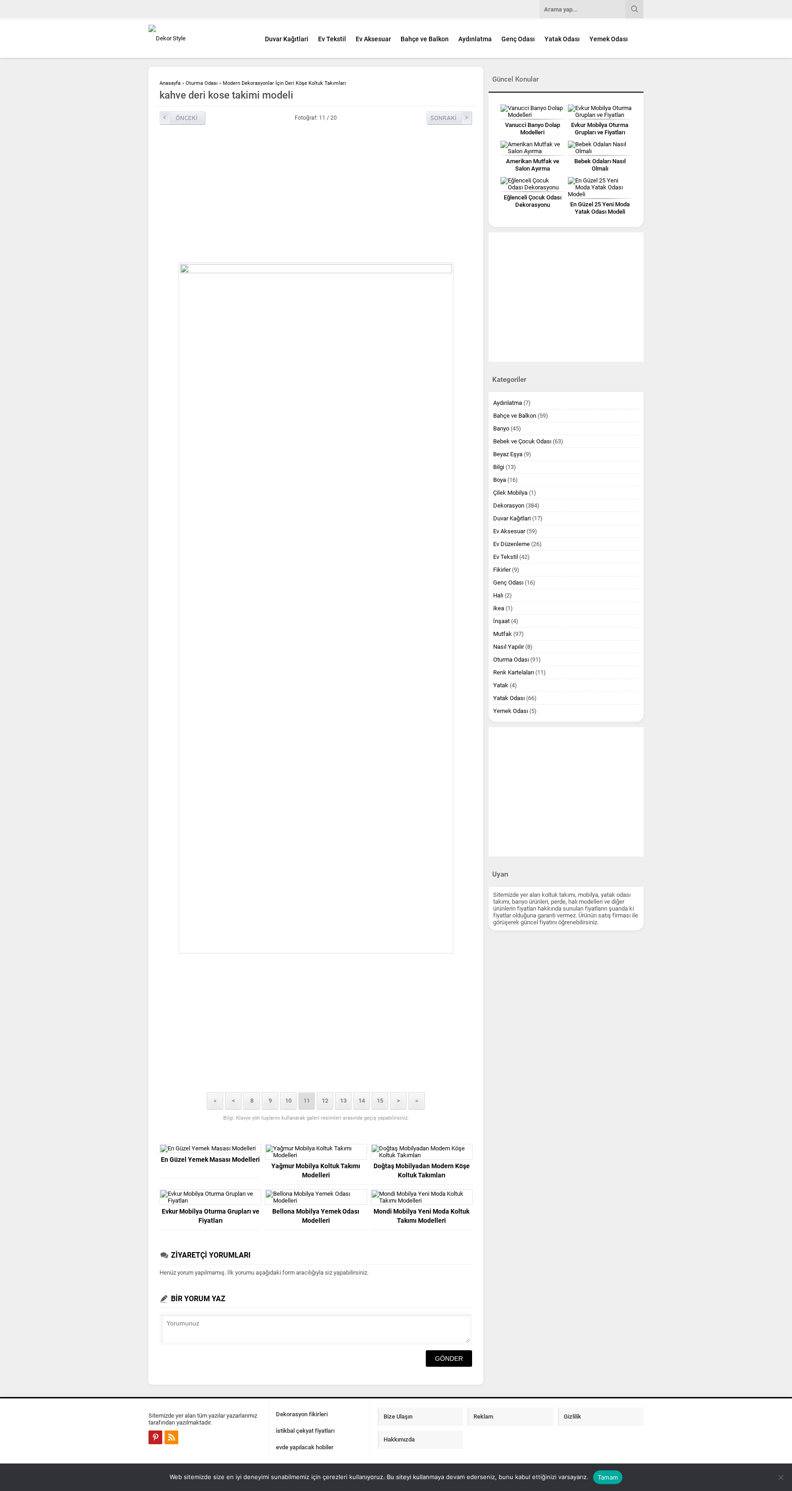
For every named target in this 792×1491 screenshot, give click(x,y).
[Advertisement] (316, 193)
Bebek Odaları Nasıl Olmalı (600, 165)
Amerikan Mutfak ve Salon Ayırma (532, 165)
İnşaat (501, 621)
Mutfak (502, 633)
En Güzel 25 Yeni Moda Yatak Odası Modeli (600, 208)
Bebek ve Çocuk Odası (522, 441)
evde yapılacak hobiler (305, 1447)
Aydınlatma (475, 39)
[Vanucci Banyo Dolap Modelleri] (532, 111)
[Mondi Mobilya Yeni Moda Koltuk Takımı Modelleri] (422, 1197)
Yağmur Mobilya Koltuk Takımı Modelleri (315, 1170)
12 (325, 1100)
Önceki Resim (182, 118)
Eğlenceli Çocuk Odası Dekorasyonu (532, 201)
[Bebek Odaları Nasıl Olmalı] (600, 148)
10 (288, 1100)
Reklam (483, 1416)
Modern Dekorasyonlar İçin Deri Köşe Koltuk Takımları (284, 83)
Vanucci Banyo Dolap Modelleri (532, 128)
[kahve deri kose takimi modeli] (316, 608)
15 (380, 1100)
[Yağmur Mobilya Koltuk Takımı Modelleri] (316, 1152)
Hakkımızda (399, 1439)
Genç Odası (518, 39)
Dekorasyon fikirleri (302, 1414)
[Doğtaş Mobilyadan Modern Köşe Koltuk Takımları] (422, 1152)
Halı (498, 595)
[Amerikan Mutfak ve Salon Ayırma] (532, 148)
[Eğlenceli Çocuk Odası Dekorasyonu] (532, 184)
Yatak (500, 685)
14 (361, 1100)
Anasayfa (170, 83)
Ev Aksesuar (373, 39)
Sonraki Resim (449, 118)
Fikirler (502, 569)
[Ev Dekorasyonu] (198, 38)
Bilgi (498, 467)
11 (306, 1100)
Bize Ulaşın (398, 1416)
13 (343, 1100)
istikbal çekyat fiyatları (305, 1430)
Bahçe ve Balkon (425, 39)
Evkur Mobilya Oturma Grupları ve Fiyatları (210, 1216)
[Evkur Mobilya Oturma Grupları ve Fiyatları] (210, 1197)
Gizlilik (572, 1416)
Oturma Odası (202, 83)
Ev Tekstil (332, 39)
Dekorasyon (508, 505)
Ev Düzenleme (511, 544)
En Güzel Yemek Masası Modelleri (210, 1159)
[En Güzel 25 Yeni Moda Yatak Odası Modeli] (600, 187)
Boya (499, 479)
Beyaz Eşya (507, 454)
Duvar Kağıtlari (286, 39)
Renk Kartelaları (513, 672)
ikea (498, 608)
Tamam (608, 1477)
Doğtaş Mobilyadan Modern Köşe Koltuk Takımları (422, 1170)
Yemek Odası (608, 39)
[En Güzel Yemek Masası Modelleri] (210, 1148)
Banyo (501, 428)
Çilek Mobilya (510, 492)
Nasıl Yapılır (508, 646)
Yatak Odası (562, 39)
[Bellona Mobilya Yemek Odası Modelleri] (316, 1197)
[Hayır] (780, 1477)
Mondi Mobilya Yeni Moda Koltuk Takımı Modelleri (421, 1216)
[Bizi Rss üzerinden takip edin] (171, 1437)
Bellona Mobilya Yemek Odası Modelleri (315, 1216)
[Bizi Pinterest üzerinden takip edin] (155, 1437)
